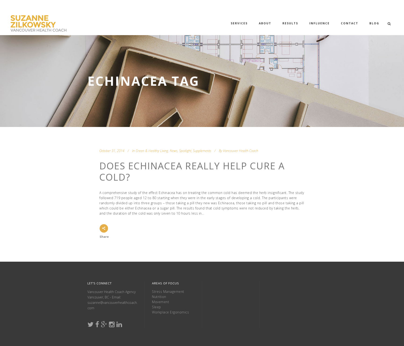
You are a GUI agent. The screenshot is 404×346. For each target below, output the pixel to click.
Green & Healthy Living (152, 151)
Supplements (202, 151)
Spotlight (185, 151)
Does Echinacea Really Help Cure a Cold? (192, 171)
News (173, 151)
